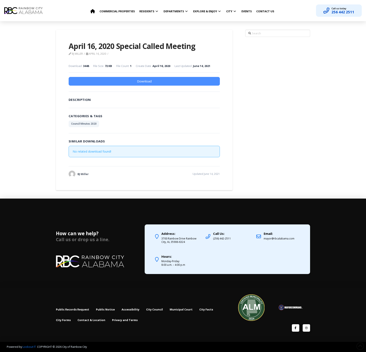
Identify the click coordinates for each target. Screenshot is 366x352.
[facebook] (295, 328)
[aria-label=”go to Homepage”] (92, 10)
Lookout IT (29, 347)
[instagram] (306, 328)
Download (144, 81)
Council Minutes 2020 (84, 123)
